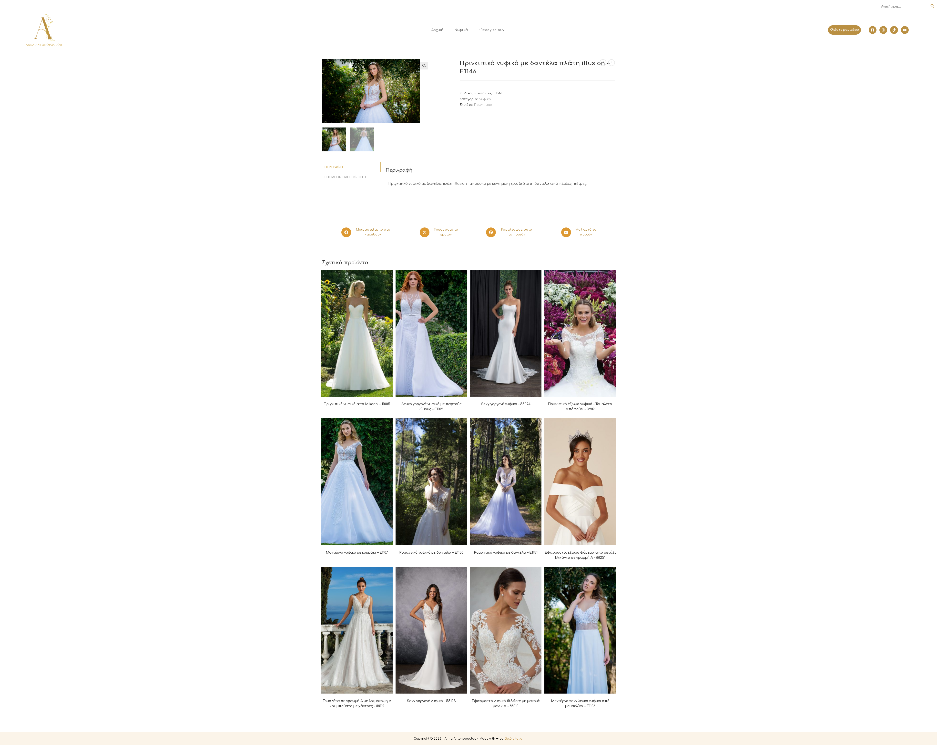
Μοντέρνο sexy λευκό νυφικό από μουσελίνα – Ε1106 (580, 703)
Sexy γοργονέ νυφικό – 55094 (505, 404)
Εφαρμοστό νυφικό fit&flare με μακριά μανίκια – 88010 (506, 703)
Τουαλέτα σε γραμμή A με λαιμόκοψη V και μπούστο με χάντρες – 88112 (357, 703)
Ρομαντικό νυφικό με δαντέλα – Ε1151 (506, 552)
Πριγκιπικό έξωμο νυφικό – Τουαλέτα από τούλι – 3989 (580, 406)
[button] (424, 65)
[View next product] (611, 62)
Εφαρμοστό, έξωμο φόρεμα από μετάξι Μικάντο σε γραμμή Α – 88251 (580, 555)
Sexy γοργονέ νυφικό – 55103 (431, 701)
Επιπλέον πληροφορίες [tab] (346, 177)
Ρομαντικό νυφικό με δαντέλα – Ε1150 (431, 552)
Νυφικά (485, 99)
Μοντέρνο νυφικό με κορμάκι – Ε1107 (357, 552)
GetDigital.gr (514, 738)
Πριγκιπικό (483, 105)
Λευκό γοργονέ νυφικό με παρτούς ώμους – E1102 (431, 406)
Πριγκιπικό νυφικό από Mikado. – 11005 (357, 404)
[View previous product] (603, 62)
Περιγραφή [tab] (334, 167)
